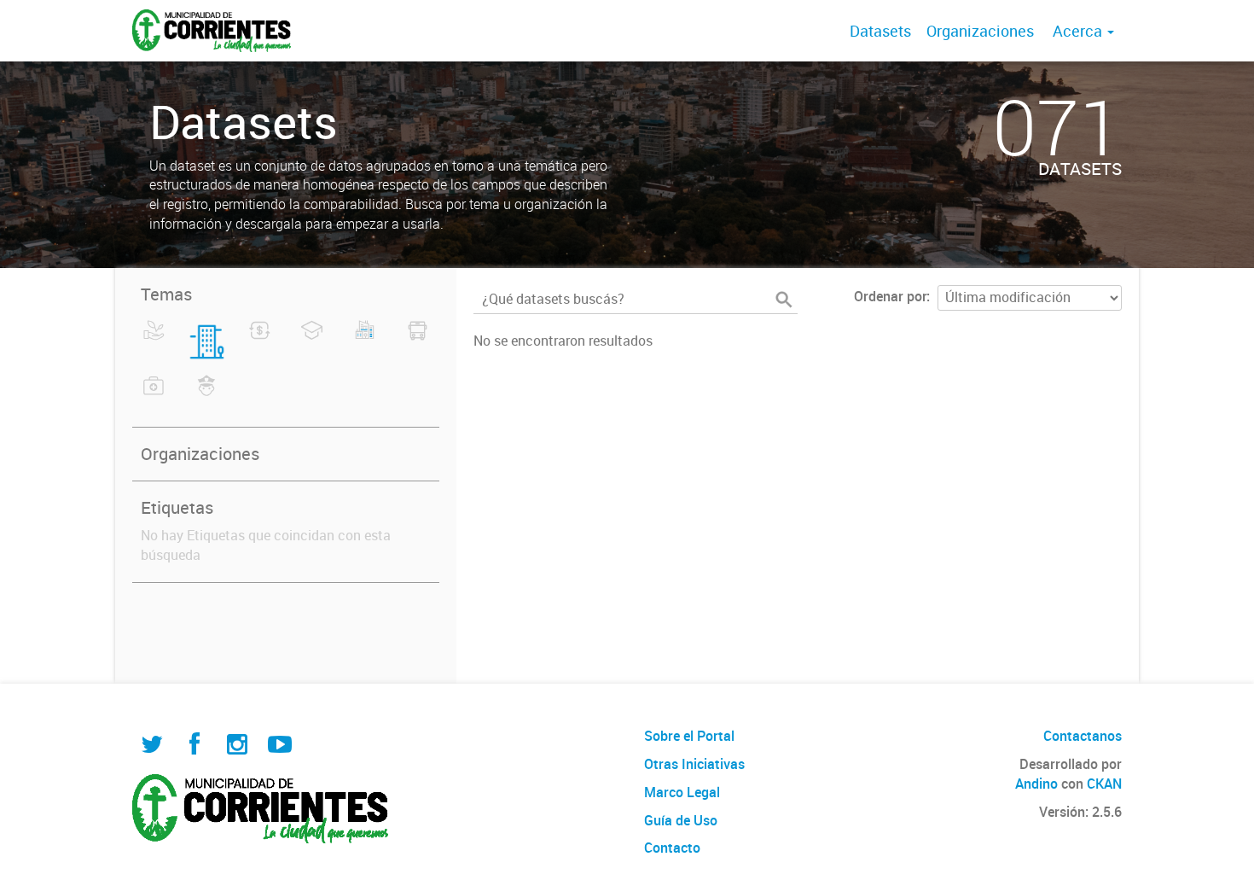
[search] (784, 299)
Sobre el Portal (689, 735)
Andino (1036, 783)
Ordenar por (890, 296)
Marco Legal (682, 792)
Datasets (880, 30)
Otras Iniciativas (694, 764)
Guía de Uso (680, 820)
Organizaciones (980, 30)
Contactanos (1082, 735)
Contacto (672, 847)
